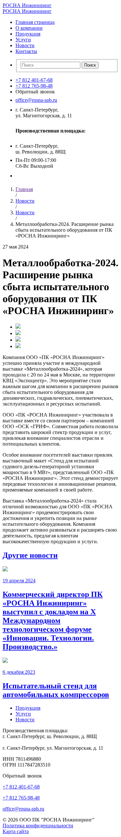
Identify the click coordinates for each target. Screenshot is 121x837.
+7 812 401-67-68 (34, 80)
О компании (29, 28)
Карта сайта (16, 831)
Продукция (27, 34)
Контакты (26, 51)
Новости (25, 45)
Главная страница (35, 22)
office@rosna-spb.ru (36, 100)
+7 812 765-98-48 (34, 86)
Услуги (23, 39)
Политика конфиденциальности (38, 825)
